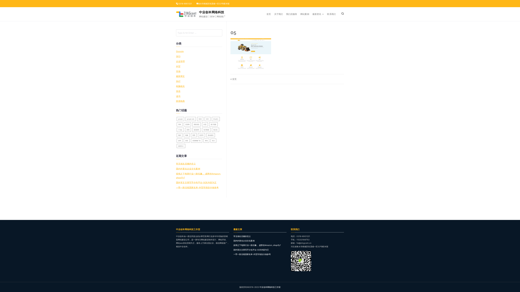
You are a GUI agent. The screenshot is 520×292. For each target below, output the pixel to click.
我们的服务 (291, 14)
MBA (200, 119)
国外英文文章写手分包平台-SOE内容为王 (196, 182)
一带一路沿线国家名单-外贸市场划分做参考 (197, 187)
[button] (322, 14)
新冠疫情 (196, 130)
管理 (193, 135)
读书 (178, 96)
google (180, 119)
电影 (179, 135)
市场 (178, 71)
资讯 (206, 140)
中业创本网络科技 (211, 12)
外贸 (178, 66)
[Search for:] (199, 32)
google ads (190, 119)
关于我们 (278, 14)
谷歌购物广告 (196, 140)
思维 (188, 130)
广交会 (180, 130)
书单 (179, 124)
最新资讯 (316, 14)
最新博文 (180, 76)
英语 (178, 91)
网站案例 (304, 14)
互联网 (187, 124)
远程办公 (181, 146)
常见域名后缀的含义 (186, 163)
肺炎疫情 (210, 135)
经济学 (201, 135)
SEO (178, 56)
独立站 (215, 130)
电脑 (186, 135)
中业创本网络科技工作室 (270, 287)
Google (180, 51)
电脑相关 (180, 86)
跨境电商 (180, 101)
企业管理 (180, 61)
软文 (213, 140)
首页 (268, 14)
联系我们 (331, 14)
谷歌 (186, 140)
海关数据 (206, 130)
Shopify (215, 119)
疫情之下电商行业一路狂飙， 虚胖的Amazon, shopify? (198, 175)
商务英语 (196, 124)
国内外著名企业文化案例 (188, 168)
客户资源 (213, 124)
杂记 (178, 81)
